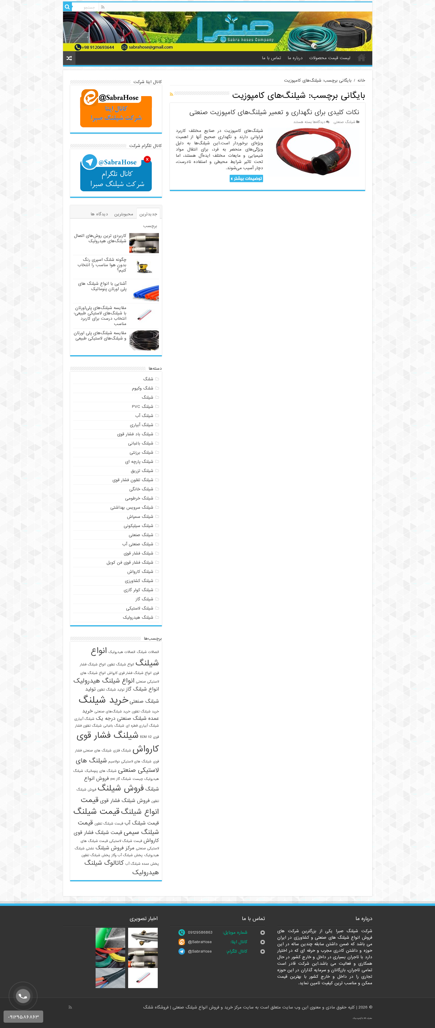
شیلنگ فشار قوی (138, 553)
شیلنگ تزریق (142, 471)
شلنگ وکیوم (142, 388)
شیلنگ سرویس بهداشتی (131, 507)
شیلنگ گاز (144, 599)
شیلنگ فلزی (122, 750)
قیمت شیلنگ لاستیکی (125, 841)
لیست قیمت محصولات (329, 58)
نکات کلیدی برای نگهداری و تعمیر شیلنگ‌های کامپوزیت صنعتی (274, 112)
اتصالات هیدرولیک (121, 652)
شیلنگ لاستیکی (139, 608)
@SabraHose (200, 942)
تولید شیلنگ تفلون (110, 689)
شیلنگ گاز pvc (120, 779)
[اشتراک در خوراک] (171, 94)
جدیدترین (148, 214)
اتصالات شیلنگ (148, 652)
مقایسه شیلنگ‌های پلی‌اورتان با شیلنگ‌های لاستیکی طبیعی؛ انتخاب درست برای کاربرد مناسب (100, 316)
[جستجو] (67, 6)
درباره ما (295, 58)
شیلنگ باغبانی (140, 443)
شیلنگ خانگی (141, 489)
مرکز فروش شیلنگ (115, 848)
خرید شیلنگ (103, 700)
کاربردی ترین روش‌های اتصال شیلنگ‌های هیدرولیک (100, 238)
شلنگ (148, 379)
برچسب (150, 226)
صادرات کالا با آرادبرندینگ (362, 1018)
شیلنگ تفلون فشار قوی (132, 480)
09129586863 (200, 932)
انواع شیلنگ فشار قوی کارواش (129, 673)
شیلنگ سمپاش (140, 516)
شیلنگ (147, 397)
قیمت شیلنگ (96, 812)
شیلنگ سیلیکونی (138, 526)
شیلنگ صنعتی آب (137, 544)
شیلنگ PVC (142, 406)
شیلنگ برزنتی (141, 452)
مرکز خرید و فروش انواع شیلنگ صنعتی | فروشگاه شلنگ (193, 1007)
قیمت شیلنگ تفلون (108, 823)
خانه (361, 57)
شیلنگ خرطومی (139, 498)
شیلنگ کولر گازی (138, 590)
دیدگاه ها (99, 214)
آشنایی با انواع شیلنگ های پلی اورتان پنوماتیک (102, 286)
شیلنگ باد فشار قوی (135, 434)
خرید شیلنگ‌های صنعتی (112, 711)
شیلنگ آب (144, 416)
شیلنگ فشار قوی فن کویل (130, 562)
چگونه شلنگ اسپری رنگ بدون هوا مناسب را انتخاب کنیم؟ (102, 265)
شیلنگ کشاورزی (139, 581)
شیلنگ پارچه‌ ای (139, 461)
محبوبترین (123, 214)
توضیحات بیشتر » (246, 178)
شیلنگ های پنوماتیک (101, 771)
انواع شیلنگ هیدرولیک (103, 681)
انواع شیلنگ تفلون (120, 664)
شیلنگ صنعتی (344, 122)
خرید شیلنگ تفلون (145, 711)
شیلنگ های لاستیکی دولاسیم (130, 761)
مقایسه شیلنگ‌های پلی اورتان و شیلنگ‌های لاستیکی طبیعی (100, 336)
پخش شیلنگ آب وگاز (127, 855)
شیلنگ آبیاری (141, 425)
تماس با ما (271, 58)
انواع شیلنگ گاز (142, 689)
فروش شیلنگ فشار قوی (125, 800)
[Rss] (103, 7)
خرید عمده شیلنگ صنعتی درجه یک (120, 714)
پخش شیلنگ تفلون (95, 855)
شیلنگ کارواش (140, 571)
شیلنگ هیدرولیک (138, 617)
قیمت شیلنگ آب (142, 823)
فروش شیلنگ (121, 788)
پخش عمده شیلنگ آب (142, 864)
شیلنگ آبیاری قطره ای (142, 725)
